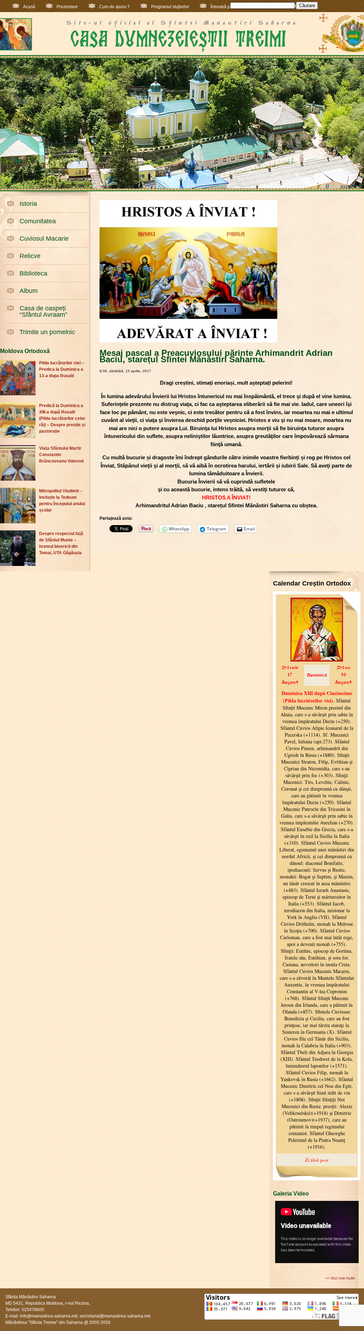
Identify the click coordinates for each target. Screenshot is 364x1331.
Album (29, 291)
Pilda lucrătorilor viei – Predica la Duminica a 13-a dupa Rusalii (61, 369)
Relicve (30, 256)
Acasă (29, 6)
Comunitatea (38, 221)
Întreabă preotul (225, 6)
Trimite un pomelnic (47, 332)
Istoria (28, 204)
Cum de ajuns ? (114, 6)
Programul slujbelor (170, 6)
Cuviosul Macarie (44, 238)
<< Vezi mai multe (340, 1278)
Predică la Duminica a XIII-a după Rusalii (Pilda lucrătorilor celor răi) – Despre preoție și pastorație (62, 418)
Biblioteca (33, 273)
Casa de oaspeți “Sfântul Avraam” (43, 311)
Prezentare (67, 6)
